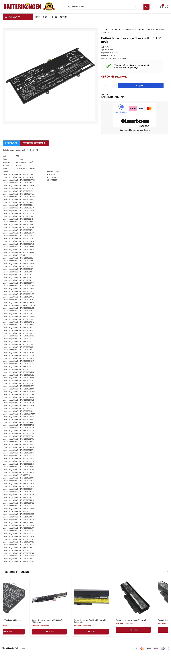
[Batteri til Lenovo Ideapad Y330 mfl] (64, 597)
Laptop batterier (116, 29)
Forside (104, 29)
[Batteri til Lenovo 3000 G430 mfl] (106, 597)
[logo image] (29, 6)
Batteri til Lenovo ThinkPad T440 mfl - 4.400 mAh (147, 621)
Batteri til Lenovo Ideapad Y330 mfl (62, 620)
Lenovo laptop (130, 29)
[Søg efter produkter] (146, 7)
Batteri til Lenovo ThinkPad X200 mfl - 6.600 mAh (21, 621)
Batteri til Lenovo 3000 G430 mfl (102, 620)
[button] (164, 572)
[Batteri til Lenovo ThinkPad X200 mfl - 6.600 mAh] (22, 597)
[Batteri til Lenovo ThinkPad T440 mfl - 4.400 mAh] (148, 597)
